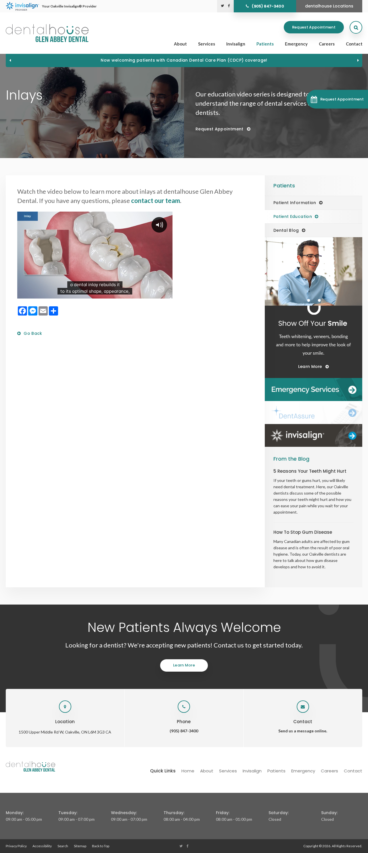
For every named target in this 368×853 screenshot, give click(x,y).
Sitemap (80, 846)
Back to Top (100, 846)
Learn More (184, 665)
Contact (354, 43)
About (180, 43)
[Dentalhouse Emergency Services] (313, 389)
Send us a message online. (302, 730)
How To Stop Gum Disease (302, 532)
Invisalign (235, 43)
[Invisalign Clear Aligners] (313, 435)
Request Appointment (314, 27)
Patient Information (294, 203)
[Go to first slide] (358, 60)
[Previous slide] (10, 60)
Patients (265, 43)
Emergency (296, 43)
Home (187, 771)
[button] (337, 99)
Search (62, 846)
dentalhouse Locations (329, 6)
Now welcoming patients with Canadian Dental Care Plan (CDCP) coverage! (184, 60)
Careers (327, 43)
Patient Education (292, 216)
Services (206, 43)
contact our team (155, 200)
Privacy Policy (16, 846)
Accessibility (42, 846)
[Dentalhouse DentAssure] (313, 412)
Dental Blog (286, 230)
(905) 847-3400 (268, 6)
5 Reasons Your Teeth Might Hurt (309, 471)
